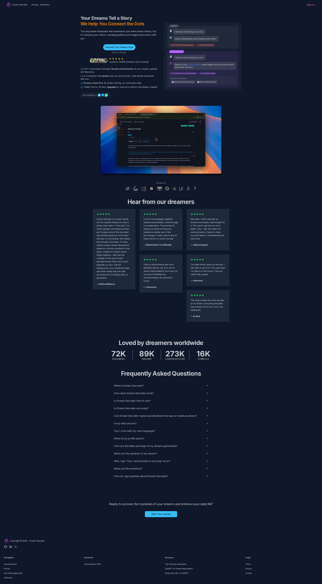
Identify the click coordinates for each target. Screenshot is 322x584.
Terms (248, 564)
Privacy (249, 569)
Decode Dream (10, 564)
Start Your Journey (161, 514)
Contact (249, 573)
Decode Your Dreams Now (119, 47)
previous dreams (195, 64)
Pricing (35, 4)
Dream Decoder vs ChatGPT (177, 573)
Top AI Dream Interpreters (176, 564)
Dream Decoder (37, 541)
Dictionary (45, 4)
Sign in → (311, 4)
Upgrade (111, 87)
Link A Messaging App (13, 573)
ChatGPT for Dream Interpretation (179, 569)
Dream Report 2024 (93, 564)
